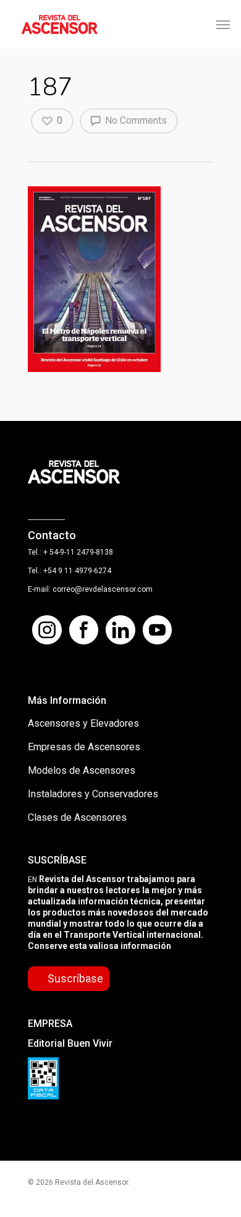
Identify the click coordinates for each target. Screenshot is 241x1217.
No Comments (135, 120)
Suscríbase (75, 978)
